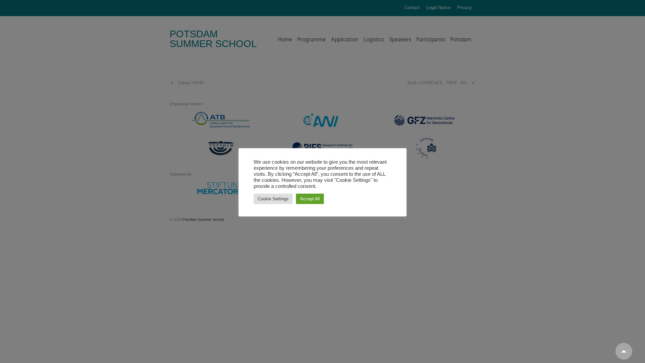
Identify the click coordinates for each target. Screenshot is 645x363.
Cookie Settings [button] (273, 198)
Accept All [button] (310, 198)
